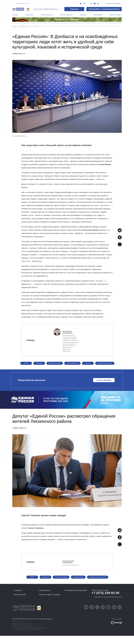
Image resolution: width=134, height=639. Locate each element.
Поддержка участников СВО (67, 19)
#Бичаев (39, 363)
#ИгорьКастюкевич (55, 363)
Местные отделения (66, 14)
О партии (15, 14)
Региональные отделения (76, 590)
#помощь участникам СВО (97, 577)
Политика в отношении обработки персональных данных (31, 627)
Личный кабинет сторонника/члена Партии (104, 9)
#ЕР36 (26, 363)
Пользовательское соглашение (22, 624)
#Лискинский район (61, 577)
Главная (14, 26)
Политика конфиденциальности (22, 625)
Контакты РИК (20, 595)
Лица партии (29, 14)
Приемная (83, 14)
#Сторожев (45, 577)
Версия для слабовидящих (113, 3)
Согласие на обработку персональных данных (27, 629)
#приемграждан (78, 577)
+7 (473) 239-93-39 (105, 593)
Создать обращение (104, 380)
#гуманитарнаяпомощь (104, 363)
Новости (36, 26)
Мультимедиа (98, 14)
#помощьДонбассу (72, 363)
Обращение (74, 9)
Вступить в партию (115, 14)
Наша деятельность (47, 14)
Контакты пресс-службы (49, 595)
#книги (88, 363)
